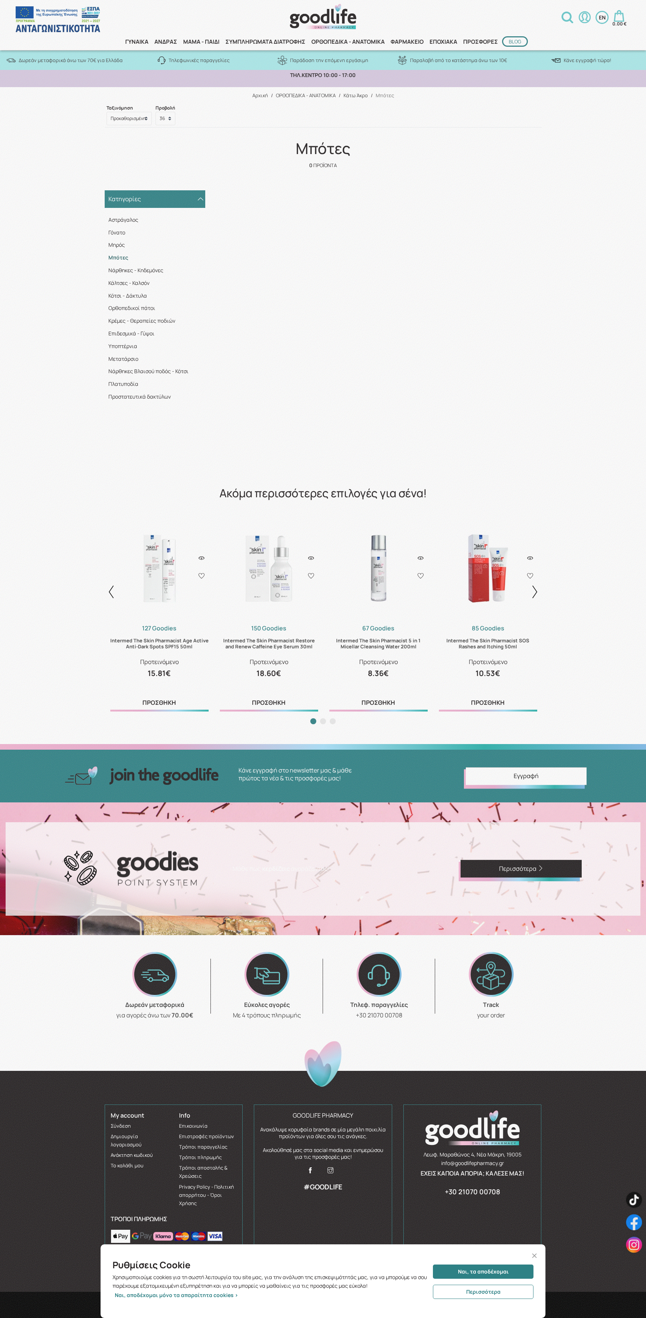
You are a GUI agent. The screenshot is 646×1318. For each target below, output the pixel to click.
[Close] (534, 1255)
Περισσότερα (483, 1291)
